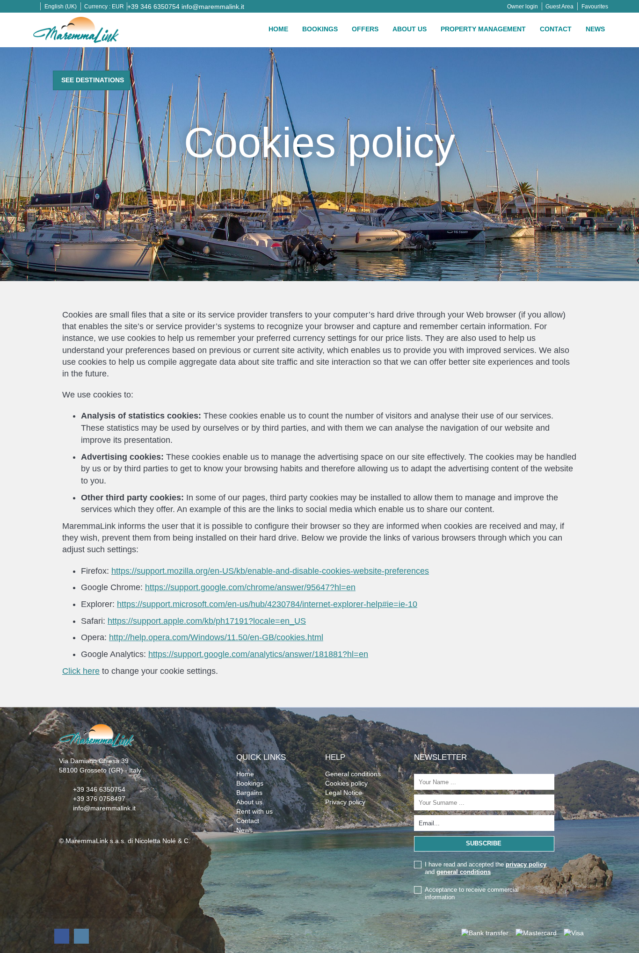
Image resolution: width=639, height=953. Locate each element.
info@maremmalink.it (213, 6)
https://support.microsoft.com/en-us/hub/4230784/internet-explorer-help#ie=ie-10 (267, 604)
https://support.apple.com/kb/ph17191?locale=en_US (207, 621)
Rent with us (254, 811)
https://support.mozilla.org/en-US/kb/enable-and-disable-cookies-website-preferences (270, 571)
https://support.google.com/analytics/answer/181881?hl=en (258, 654)
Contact (556, 29)
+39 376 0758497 (99, 798)
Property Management (483, 29)
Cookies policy (346, 783)
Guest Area (559, 6)
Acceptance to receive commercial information (472, 893)
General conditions (353, 774)
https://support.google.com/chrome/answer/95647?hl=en (250, 587)
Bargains (249, 792)
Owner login (522, 6)
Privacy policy (345, 802)
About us (409, 29)
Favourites (594, 6)
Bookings (320, 29)
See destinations (92, 80)
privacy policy (526, 864)
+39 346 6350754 (153, 6)
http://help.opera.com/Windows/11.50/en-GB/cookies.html (216, 637)
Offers (365, 29)
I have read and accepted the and (485, 868)
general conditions (463, 871)
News (595, 29)
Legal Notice (343, 792)
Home (278, 29)
